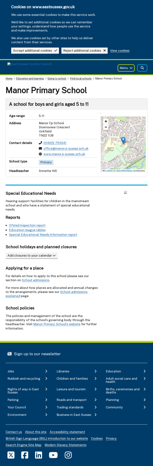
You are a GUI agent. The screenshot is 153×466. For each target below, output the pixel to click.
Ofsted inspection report (27, 225)
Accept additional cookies (32, 50)
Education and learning (30, 78)
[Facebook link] (24, 454)
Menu (124, 68)
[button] (123, 140)
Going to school (56, 78)
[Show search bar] (142, 68)
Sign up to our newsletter (37, 353)
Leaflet (108, 170)
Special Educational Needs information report (43, 234)
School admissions (35, 280)
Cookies (97, 438)
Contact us (14, 432)
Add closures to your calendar (30, 255)
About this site (35, 432)
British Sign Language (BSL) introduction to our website (47, 438)
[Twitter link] (11, 454)
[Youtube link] (53, 454)
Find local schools (81, 78)
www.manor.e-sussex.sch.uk (64, 154)
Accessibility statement (67, 432)
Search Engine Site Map (23, 445)
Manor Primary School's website (56, 324)
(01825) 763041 (54, 143)
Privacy (111, 438)
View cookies (119, 50)
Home (9, 78)
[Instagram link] (68, 454)
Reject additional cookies (82, 50)
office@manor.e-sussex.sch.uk (65, 148)
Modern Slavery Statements (65, 445)
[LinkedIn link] (38, 454)
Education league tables (27, 230)
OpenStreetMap (124, 170)
